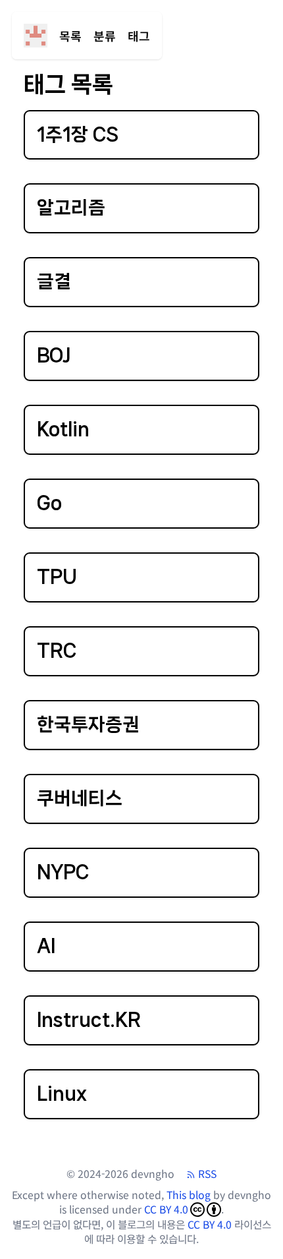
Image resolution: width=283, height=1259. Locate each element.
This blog (189, 1194)
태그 (139, 35)
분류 (104, 35)
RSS (207, 1174)
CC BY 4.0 (166, 1209)
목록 (70, 35)
